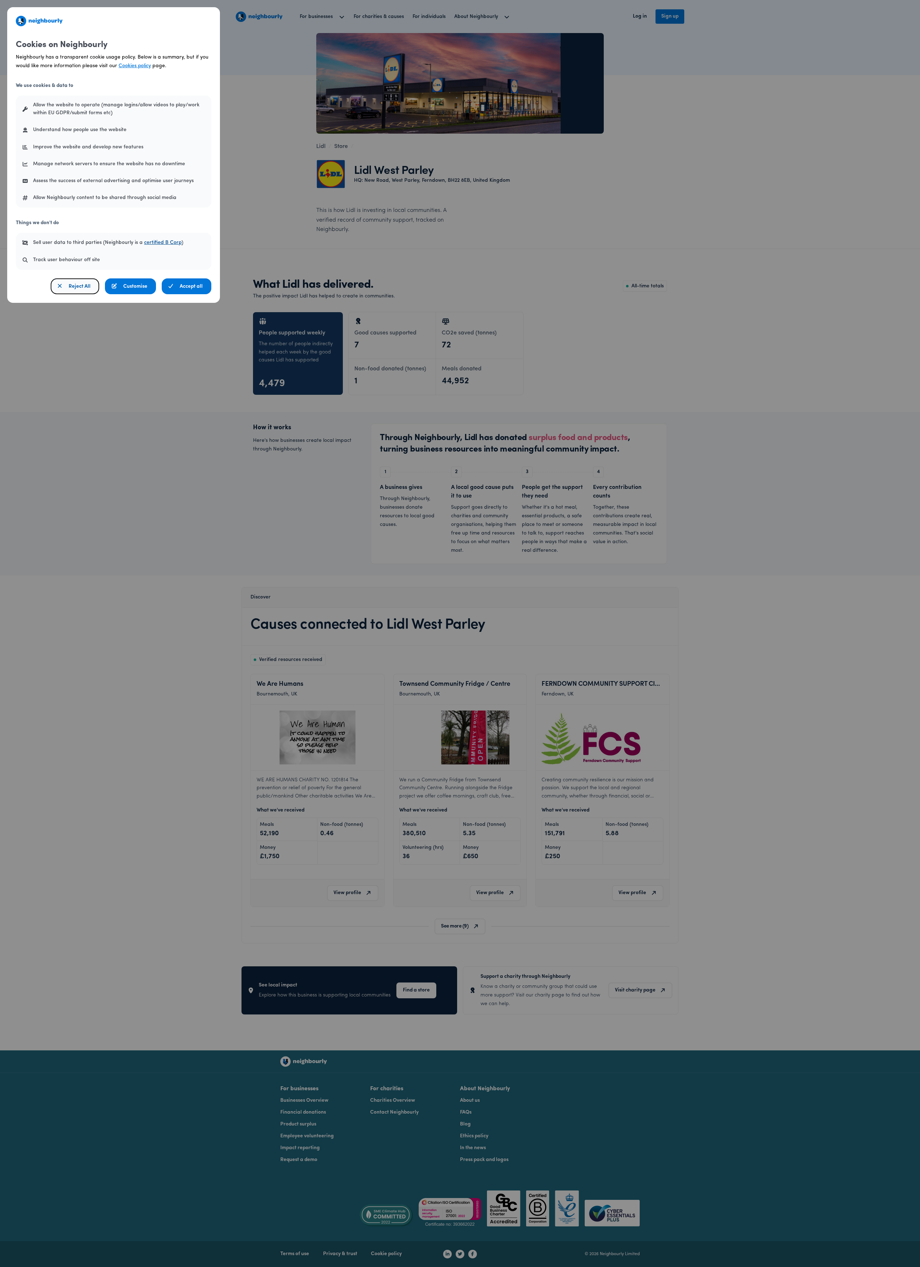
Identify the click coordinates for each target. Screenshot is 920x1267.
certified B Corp (162, 242)
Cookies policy (135, 66)
